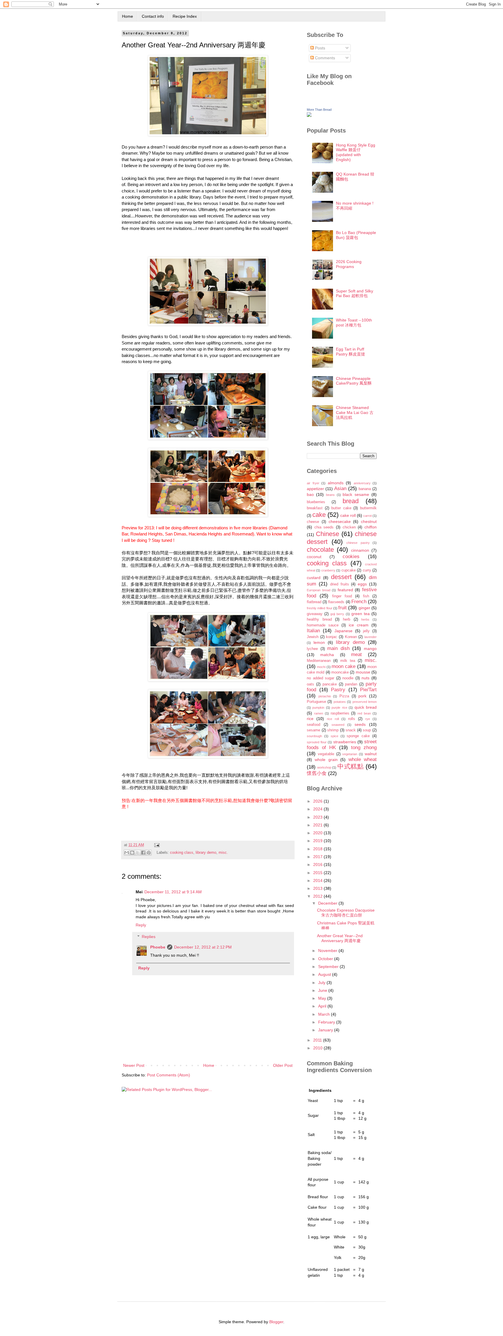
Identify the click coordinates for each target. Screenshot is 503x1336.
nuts (365, 678)
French (358, 601)
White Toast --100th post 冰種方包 (354, 322)
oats (310, 684)
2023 (318, 817)
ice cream (359, 625)
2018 (318, 848)
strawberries (344, 742)
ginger (364, 608)
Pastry (338, 689)
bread (351, 501)
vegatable (326, 754)
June (323, 990)
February (327, 1022)
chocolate (320, 549)
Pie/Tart (368, 689)
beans (330, 494)
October (326, 958)
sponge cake (358, 736)
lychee (312, 649)
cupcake (348, 570)
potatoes (340, 701)
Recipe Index (185, 16)
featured (345, 589)
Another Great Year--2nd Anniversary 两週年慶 (340, 938)
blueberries (316, 502)
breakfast (315, 508)
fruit (342, 607)
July (322, 982)
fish (366, 596)
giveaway (315, 614)
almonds (335, 483)
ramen (318, 713)
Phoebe (157, 947)
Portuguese (316, 702)
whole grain (326, 759)
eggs (362, 584)
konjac (331, 637)
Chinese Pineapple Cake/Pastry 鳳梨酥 (354, 381)
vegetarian (349, 754)
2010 (318, 1048)
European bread (318, 590)
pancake (330, 684)
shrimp (333, 730)
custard (313, 577)
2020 (318, 832)
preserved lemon (365, 701)
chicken (349, 527)
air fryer (313, 483)
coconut (314, 556)
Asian (340, 488)
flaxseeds (336, 602)
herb (346, 619)
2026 (318, 801)
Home (127, 16)
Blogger (276, 1321)
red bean (364, 713)
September (329, 966)
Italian (313, 630)
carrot (367, 515)
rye (367, 719)
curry (367, 570)
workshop (324, 767)
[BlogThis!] (132, 852)
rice (310, 718)
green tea (360, 613)
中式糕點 (350, 766)
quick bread (366, 707)
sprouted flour (317, 742)
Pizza (344, 696)
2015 (318, 872)
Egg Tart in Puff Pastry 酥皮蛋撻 (350, 351)
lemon (319, 642)
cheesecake (340, 521)
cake (319, 514)
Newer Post (133, 1065)
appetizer (315, 488)
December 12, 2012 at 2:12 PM (203, 947)
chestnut (369, 521)
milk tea (347, 661)
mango (370, 648)
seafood (313, 725)
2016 (318, 864)
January (326, 1030)
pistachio (324, 696)
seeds (360, 724)
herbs (365, 619)
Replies (148, 937)
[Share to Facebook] (143, 852)
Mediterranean (319, 661)
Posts (319, 48)
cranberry (328, 570)
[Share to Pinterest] (149, 852)
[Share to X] (138, 852)
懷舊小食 (317, 773)
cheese (313, 522)
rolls (351, 719)
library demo (206, 853)
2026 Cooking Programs (349, 264)
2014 (318, 880)
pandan (351, 684)
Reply (141, 925)
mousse (363, 672)
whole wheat (362, 759)
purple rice (339, 707)
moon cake (343, 666)
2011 (318, 1040)
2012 (318, 896)
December (328, 903)
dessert (341, 577)
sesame (313, 730)
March (324, 1014)
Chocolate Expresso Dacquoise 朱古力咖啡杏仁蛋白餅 (346, 912)
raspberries (340, 713)
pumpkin (318, 707)
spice (334, 736)
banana (365, 489)
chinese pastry (358, 542)
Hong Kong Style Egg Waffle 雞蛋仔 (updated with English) (355, 152)
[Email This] (127, 852)
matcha (327, 654)
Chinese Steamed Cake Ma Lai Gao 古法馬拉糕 (354, 412)
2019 (318, 840)
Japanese (343, 630)
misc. (223, 853)
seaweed (338, 724)
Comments (324, 58)
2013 (318, 888)
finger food (342, 596)
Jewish (312, 637)
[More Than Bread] (309, 115)
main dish (338, 648)
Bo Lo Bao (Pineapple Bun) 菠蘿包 (356, 235)
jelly (366, 631)
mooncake (340, 672)
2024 (318, 809)
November (328, 950)
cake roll (348, 515)
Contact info (153, 16)
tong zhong (364, 747)
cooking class (181, 853)
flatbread (314, 602)
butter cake (341, 508)
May (322, 998)
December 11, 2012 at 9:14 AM (173, 892)
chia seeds (324, 527)
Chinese (327, 533)
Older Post (283, 1065)
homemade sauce (323, 625)
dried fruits (339, 584)
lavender (370, 637)
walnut (371, 753)
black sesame (356, 494)
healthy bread (319, 619)
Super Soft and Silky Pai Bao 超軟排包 (354, 293)
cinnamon (360, 550)
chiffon (370, 527)
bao (310, 494)
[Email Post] (156, 845)
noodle (347, 678)
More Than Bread (319, 109)
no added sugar (320, 678)
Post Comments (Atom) (168, 1075)
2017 (318, 856)
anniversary (362, 483)
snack (351, 730)
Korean (351, 637)
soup (367, 730)
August (325, 974)
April (322, 1006)
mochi (321, 667)
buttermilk (368, 508)
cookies (351, 556)
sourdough (314, 736)
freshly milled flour (319, 608)
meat (356, 654)
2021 (318, 825)
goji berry (337, 614)
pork (362, 696)
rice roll (333, 719)
